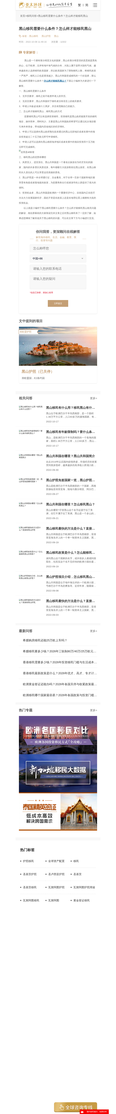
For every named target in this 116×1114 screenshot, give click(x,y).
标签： (25, 36)
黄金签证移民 (81, 900)
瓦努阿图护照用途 (84, 887)
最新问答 (26, 631)
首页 (22, 15)
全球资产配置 (56, 861)
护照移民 (28, 861)
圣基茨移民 (30, 887)
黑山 (56, 36)
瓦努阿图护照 (56, 887)
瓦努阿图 (53, 900)
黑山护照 (46, 36)
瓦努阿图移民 (31, 900)
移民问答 (32, 15)
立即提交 (58, 303)
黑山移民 (33, 36)
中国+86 (38, 258)
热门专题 (26, 710)
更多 (92, 398)
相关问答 (26, 398)
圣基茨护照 (30, 874)
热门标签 (27, 850)
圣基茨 (77, 874)
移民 (76, 861)
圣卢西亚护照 (56, 874)
